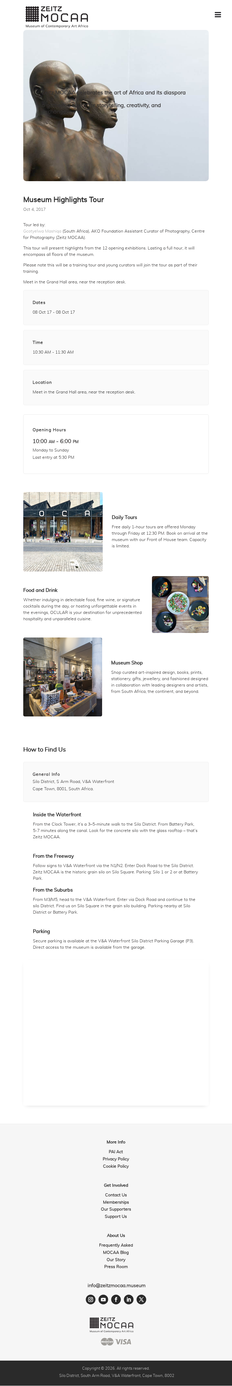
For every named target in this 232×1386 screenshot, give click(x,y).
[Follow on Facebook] (116, 1299)
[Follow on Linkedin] (129, 1299)
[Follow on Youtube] (103, 1299)
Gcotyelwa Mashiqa (42, 231)
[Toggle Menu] (218, 14)
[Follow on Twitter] (141, 1299)
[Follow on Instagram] (90, 1299)
